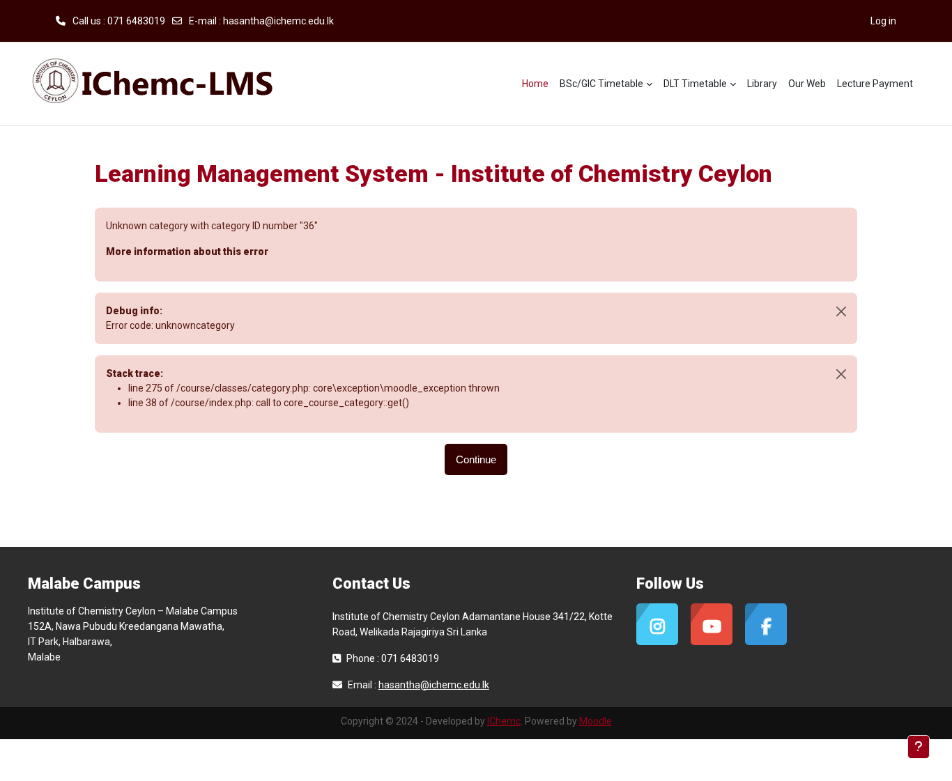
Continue (476, 459)
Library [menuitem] (762, 83)
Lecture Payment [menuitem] (875, 83)
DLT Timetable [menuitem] (695, 83)
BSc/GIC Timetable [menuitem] (601, 83)
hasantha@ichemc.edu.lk (278, 20)
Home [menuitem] (535, 83)
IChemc (504, 721)
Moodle (595, 721)
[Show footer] (918, 747)
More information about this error (187, 251)
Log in (883, 20)
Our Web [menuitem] (807, 83)
